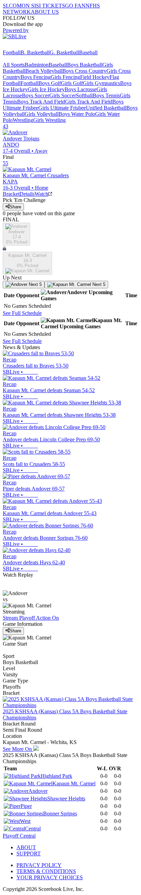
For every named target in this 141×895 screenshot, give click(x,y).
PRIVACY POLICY (39, 865)
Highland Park (56, 776)
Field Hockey (95, 77)
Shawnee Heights (66, 798)
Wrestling (23, 120)
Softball (84, 95)
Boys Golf (49, 83)
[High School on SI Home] (29, 46)
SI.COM (12, 6)
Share (15, 206)
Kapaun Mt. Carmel (73, 783)
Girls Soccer (62, 95)
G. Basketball (64, 52)
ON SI (29, 6)
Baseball (88, 52)
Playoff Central (19, 836)
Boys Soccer (35, 95)
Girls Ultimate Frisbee (62, 108)
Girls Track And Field (88, 102)
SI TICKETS (50, 6)
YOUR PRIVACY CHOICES (49, 877)
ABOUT (26, 847)
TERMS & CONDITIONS (46, 871)
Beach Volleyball (43, 71)
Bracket (11, 194)
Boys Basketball (84, 65)
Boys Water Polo (77, 114)
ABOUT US (45, 12)
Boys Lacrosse (81, 89)
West (25, 821)
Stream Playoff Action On (31, 618)
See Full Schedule (22, 313)
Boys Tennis (106, 95)
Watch (41, 194)
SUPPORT (28, 853)
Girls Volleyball (42, 114)
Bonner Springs (60, 813)
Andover (38, 791)
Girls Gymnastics (101, 83)
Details (27, 194)
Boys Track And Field (41, 102)
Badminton (37, 65)
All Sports (14, 65)
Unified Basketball (106, 108)
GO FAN (75, 6)
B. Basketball (35, 52)
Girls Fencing (65, 77)
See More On (18, 749)
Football (12, 52)
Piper (26, 806)
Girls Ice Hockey (46, 89)
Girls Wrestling (49, 120)
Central (33, 828)
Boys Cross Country (84, 71)
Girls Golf (72, 83)
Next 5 (34, 284)
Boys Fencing (36, 77)
